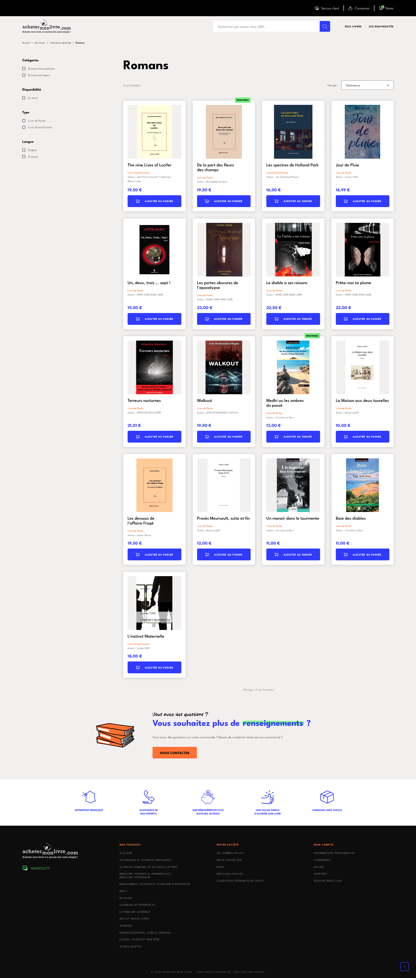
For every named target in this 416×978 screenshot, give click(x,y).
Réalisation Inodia (250, 971)
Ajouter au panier (159, 201)
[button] (386, 8)
